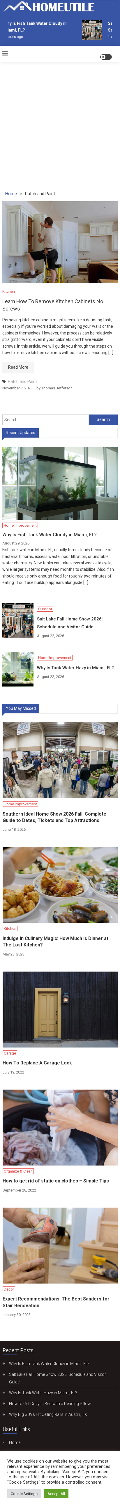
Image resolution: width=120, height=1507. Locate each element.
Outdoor (45, 609)
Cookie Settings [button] (24, 1494)
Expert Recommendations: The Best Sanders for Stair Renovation (56, 1302)
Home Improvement (20, 525)
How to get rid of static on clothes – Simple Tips (56, 1181)
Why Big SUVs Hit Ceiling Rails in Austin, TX (48, 1414)
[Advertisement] (60, 123)
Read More (18, 367)
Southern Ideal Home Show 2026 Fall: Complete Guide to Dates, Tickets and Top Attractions (54, 817)
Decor (9, 1289)
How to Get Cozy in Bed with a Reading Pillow (50, 1403)
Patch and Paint (22, 381)
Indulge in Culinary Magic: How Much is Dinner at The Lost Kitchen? (55, 942)
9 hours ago (10, 37)
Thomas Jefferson (57, 388)
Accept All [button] (56, 1494)
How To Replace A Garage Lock (37, 1063)
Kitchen (8, 291)
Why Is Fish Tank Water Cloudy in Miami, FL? (49, 534)
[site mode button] (106, 57)
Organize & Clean (18, 1171)
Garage (10, 1053)
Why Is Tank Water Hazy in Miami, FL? (75, 667)
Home (14, 1442)
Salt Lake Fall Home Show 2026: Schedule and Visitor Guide (70, 622)
